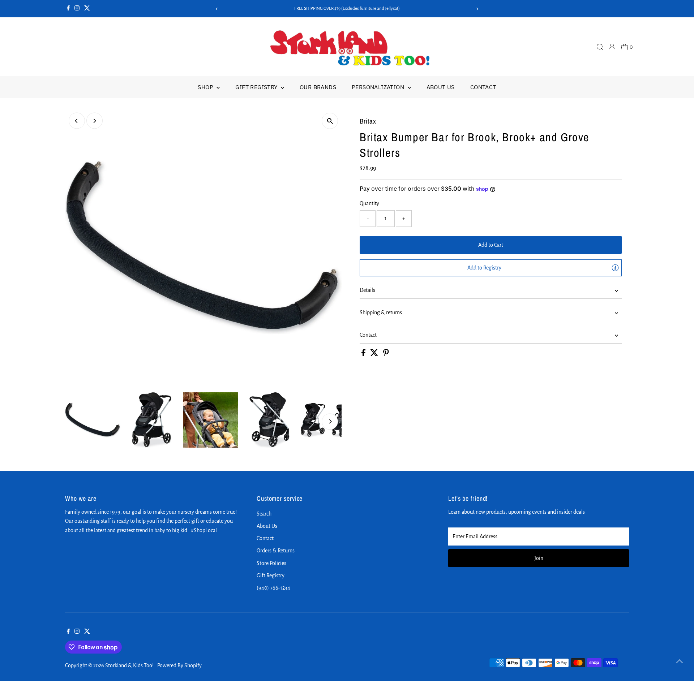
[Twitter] (87, 8)
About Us (441, 87)
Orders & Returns (276, 550)
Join (538, 558)
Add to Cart (490, 245)
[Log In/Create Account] (612, 47)
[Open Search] (600, 47)
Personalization (379, 87)
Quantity (369, 203)
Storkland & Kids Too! (129, 665)
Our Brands (318, 87)
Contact (483, 87)
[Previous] (217, 9)
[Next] (477, 9)
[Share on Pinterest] (386, 354)
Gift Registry (257, 87)
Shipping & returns (381, 312)
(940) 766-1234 (273, 588)
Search (264, 514)
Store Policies (271, 563)
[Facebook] (68, 8)
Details (367, 290)
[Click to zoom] (330, 121)
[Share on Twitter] (375, 354)
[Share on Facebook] (364, 354)
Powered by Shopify (179, 665)
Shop (206, 87)
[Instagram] (77, 8)
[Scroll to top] (679, 661)
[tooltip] (615, 267)
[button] (491, 268)
